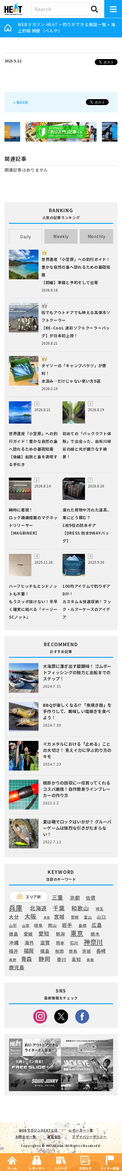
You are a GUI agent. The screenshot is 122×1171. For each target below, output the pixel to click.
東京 (76, 933)
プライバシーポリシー (89, 1136)
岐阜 (38, 925)
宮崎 (75, 917)
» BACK (20, 102)
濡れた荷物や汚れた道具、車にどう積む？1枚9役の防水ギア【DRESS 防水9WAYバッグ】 (86, 525)
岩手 (67, 925)
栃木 (95, 933)
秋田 (59, 950)
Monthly (96, 236)
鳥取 (90, 960)
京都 (75, 898)
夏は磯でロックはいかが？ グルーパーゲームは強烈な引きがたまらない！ (77, 828)
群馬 (73, 951)
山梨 (25, 925)
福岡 (29, 951)
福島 (44, 951)
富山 (88, 917)
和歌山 (80, 908)
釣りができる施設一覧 (84, 24)
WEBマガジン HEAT (38, 24)
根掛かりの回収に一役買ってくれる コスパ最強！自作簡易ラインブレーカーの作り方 (76, 789)
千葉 (59, 908)
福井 (13, 951)
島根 (82, 925)
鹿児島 (17, 967)
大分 (14, 917)
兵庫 (15, 907)
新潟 (60, 934)
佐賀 (91, 898)
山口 (101, 916)
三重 (57, 897)
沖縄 (14, 943)
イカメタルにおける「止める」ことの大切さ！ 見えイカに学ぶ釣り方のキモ (77, 750)
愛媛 (28, 934)
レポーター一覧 (81, 1130)
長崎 (101, 951)
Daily (25, 237)
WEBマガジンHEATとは (38, 1130)
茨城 (86, 951)
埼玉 (100, 909)
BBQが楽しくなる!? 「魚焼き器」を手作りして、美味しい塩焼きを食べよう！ (77, 711)
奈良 (47, 917)
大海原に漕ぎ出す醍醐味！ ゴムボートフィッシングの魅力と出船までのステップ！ (77, 672)
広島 (97, 925)
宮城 (59, 917)
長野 (12, 960)
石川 (74, 942)
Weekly (60, 236)
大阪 (31, 916)
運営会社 (54, 1136)
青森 (26, 959)
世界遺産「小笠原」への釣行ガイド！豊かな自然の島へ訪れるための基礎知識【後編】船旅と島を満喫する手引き (33, 449)
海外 (29, 943)
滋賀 (45, 942)
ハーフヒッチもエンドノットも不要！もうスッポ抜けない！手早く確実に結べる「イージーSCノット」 (33, 601)
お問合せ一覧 (25, 1136)
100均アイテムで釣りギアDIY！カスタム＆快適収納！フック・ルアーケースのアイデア (86, 601)
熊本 (60, 942)
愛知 (43, 933)
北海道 (38, 908)
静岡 (44, 959)
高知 (76, 959)
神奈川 (93, 942)
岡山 (52, 925)
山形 (13, 925)
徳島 (13, 934)
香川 (61, 959)
